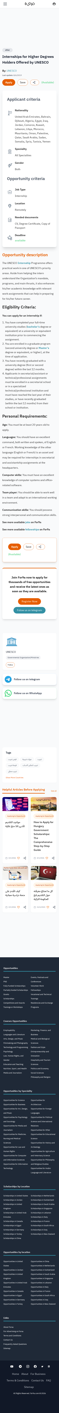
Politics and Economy (40, 1068)
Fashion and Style (38, 1047)
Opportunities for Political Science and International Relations (41, 1121)
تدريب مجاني (12, 771)
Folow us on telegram (29, 610)
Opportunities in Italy (39, 1287)
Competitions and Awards (14, 1003)
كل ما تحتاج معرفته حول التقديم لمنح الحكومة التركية (43, 895)
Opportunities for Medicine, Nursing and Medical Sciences (14, 1138)
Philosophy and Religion (40, 1077)
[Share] (34, 82)
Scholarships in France (40, 1221)
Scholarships (8, 998)
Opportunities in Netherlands (43, 1265)
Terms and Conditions (12, 1335)
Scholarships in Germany (13, 1229)
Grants (6, 994)
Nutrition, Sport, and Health (15, 1068)
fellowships (32, 529)
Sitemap (6, 1348)
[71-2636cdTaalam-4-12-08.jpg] (15, 804)
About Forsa (8, 1327)
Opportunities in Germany (14, 1299)
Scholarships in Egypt (12, 1225)
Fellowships (36, 990)
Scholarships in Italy (39, 1217)
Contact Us (8, 1340)
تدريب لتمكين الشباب (30, 765)
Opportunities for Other (40, 1130)
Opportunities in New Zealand (43, 1304)
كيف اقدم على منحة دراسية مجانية (15, 893)
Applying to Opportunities (16, 816)
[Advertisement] (29, 1405)
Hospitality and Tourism (40, 1060)
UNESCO (12, 71)
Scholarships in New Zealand (43, 1234)
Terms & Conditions (18, 1380)
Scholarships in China (12, 1238)
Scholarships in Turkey (12, 1234)
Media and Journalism (12, 1072)
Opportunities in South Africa (43, 1295)
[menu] (5, 4)
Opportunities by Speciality (17, 1091)
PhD (5, 981)
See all (54, 791)
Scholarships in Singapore (41, 1208)
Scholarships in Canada (13, 1221)
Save (22, 82)
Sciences (34, 1064)
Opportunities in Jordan (13, 1270)
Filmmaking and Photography (15, 1043)
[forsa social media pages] (11, 1366)
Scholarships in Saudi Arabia (42, 1204)
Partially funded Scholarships (15, 990)
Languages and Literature (14, 1034)
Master (6, 977)
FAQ (48, 1380)
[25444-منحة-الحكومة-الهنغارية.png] (44, 804)
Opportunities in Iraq (39, 1299)
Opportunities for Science (14, 1100)
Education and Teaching (13, 1064)
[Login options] (54, 4)
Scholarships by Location (16, 1186)
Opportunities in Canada (13, 1291)
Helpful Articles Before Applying (23, 789)
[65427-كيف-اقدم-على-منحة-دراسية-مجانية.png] (15, 873)
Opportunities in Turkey (13, 1304)
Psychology (8, 1051)
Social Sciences (37, 1072)
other (7, 50)
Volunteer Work (37, 986)
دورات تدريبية (27, 759)
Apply (8, 82)
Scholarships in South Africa (42, 1225)
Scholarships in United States (15, 1195)
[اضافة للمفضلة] (18, 858)
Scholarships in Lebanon (41, 1212)
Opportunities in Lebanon (41, 1282)
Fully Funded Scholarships (14, 986)
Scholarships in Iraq (39, 1229)
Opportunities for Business (14, 1104)
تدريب (40, 759)
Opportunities (10, 968)
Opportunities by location (16, 1252)
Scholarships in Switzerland (42, 1200)
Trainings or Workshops (13, 1007)
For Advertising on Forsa (13, 1331)
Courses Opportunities (15, 1021)
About (24, 1374)
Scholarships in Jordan (12, 1200)
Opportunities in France (40, 1291)
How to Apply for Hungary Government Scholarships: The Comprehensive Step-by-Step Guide (43, 836)
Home (15, 1374)
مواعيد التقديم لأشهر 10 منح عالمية (14, 824)
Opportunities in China (40, 1261)
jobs (27, 522)
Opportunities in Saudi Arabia (43, 1274)
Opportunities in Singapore (42, 1278)
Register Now (29, 601)
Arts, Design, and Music (13, 1038)
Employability (9, 1030)
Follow (10, 665)
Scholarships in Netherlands (42, 1195)
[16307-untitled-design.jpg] (44, 873)
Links (6, 1318)
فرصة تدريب (12, 765)
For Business (38, 1374)
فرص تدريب (12, 759)
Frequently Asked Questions (15, 1344)
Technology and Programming (15, 1047)
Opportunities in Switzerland (43, 1270)
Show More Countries (14, 777)
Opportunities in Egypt (12, 1295)
